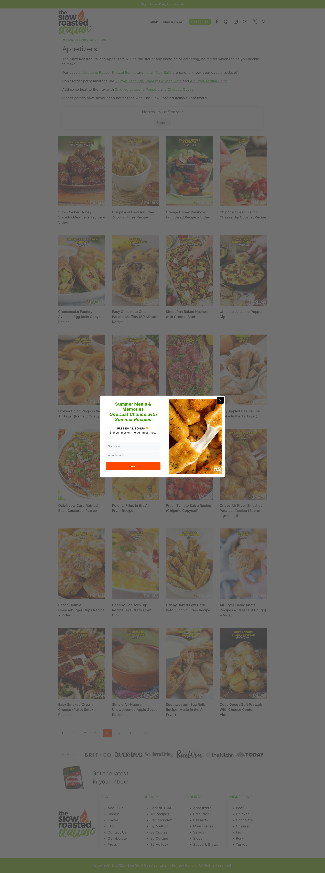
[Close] (220, 400)
